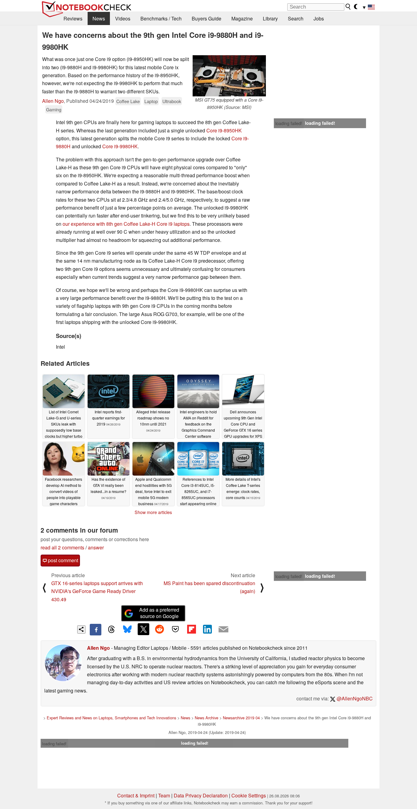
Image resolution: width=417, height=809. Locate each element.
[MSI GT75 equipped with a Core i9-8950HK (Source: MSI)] (229, 75)
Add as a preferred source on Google (159, 613)
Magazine (242, 18)
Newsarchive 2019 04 (241, 718)
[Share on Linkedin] (207, 629)
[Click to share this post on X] (143, 629)
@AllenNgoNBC (354, 698)
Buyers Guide (206, 18)
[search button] (348, 7)
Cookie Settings (248, 795)
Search (295, 18)
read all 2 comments (62, 547)
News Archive (206, 718)
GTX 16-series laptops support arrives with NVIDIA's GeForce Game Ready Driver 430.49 (97, 591)
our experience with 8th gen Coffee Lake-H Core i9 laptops (126, 223)
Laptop (151, 101)
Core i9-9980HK (120, 146)
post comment (62, 560)
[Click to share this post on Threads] (111, 629)
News (98, 18)
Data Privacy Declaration (201, 795)
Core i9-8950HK (224, 130)
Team (164, 795)
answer (96, 547)
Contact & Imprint (135, 795)
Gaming (53, 109)
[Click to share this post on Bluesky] (127, 629)
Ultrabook (171, 101)
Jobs (319, 18)
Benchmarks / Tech (161, 18)
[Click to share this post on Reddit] (159, 629)
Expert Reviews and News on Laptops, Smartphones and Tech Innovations (111, 718)
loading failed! (288, 123)
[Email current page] (223, 629)
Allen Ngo (53, 100)
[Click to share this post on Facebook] (95, 629)
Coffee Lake (128, 101)
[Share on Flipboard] (191, 629)
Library (270, 18)
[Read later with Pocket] (175, 629)
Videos (122, 18)
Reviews (72, 18)
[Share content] (81, 629)
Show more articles (153, 512)
